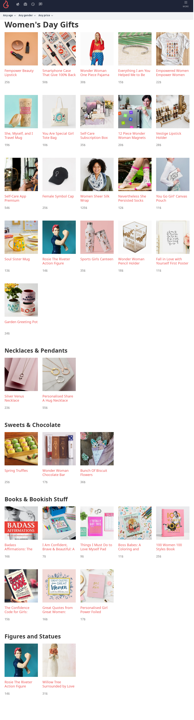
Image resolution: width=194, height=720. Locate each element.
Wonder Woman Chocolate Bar (55, 472)
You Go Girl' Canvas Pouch (171, 198)
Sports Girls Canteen (96, 259)
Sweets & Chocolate (33, 425)
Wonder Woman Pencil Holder (131, 261)
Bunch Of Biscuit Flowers (93, 472)
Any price (44, 15)
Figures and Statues (33, 636)
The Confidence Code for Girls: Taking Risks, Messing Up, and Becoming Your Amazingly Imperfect (21, 610)
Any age (8, 15)
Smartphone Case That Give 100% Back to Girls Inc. (59, 72)
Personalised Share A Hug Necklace (57, 398)
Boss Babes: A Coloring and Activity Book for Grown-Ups (131, 547)
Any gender (26, 15)
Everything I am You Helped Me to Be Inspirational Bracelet (134, 72)
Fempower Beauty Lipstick (19, 72)
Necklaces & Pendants (36, 350)
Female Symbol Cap (58, 196)
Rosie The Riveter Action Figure (56, 261)
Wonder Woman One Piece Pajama (94, 72)
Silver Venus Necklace (14, 398)
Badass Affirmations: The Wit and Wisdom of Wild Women (20, 547)
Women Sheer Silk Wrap (95, 198)
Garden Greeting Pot (21, 322)
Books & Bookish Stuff (36, 499)
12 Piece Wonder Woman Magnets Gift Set (132, 135)
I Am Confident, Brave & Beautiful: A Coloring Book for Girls (58, 547)
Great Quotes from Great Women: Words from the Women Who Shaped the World (57, 610)
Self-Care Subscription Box (94, 135)
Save (14, 82)
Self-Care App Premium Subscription (15, 198)
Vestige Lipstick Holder (168, 135)
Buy (23, 82)
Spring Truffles (16, 470)
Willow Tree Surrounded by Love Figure (58, 684)
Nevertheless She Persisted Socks (132, 198)
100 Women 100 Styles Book (169, 547)
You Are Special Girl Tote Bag (58, 135)
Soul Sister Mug (17, 259)
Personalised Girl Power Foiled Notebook (94, 610)
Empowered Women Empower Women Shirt (172, 72)
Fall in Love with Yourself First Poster (172, 261)
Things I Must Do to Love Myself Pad (96, 547)
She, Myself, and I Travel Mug (19, 135)
